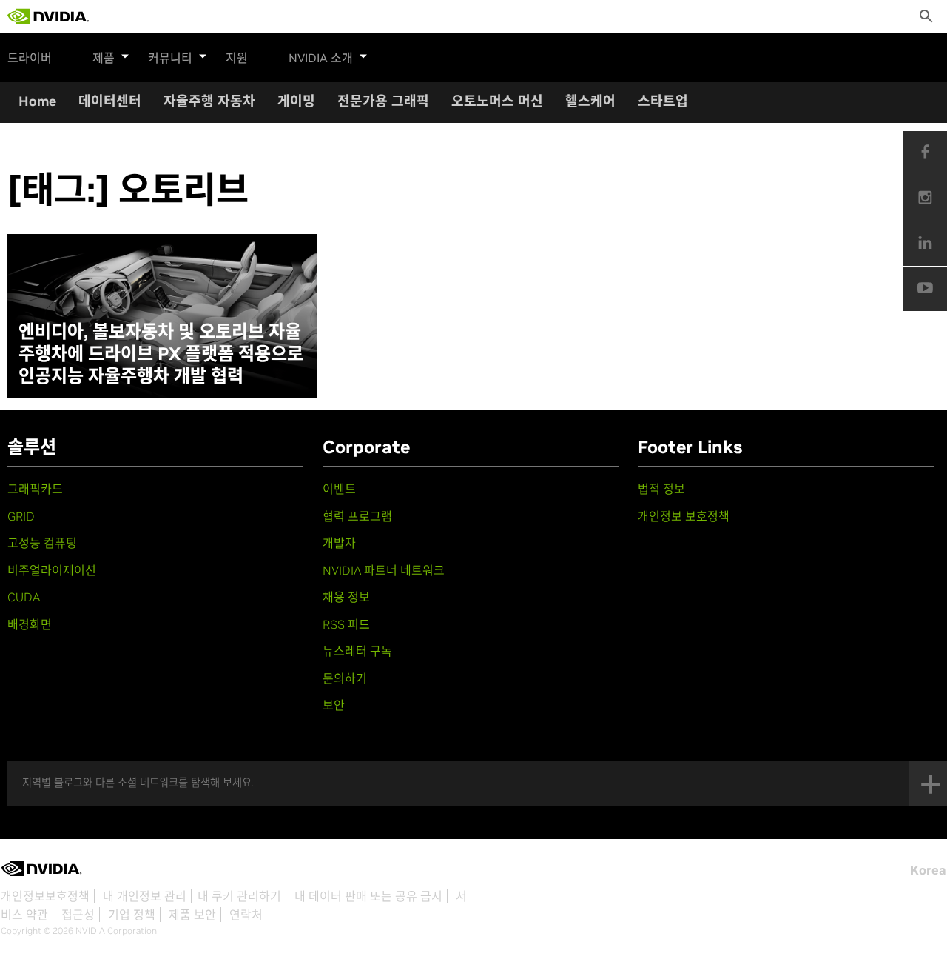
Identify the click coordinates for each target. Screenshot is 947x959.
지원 (237, 57)
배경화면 (29, 624)
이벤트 (339, 488)
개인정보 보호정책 (683, 516)
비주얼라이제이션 (51, 570)
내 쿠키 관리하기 (239, 896)
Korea (928, 870)
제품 (103, 57)
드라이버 (29, 57)
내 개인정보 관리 (144, 896)
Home (37, 101)
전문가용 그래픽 (383, 101)
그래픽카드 (35, 488)
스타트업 (663, 101)
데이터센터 (109, 101)
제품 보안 (192, 914)
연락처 (246, 914)
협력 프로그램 (357, 516)
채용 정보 (346, 596)
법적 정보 (661, 488)
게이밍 (296, 101)
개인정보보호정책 (45, 896)
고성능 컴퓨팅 (42, 542)
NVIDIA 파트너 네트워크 (384, 570)
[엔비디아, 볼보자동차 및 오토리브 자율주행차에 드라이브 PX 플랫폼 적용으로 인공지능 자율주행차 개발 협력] (162, 316)
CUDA (23, 596)
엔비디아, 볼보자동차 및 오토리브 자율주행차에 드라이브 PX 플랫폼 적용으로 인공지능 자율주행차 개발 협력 (160, 354)
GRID (21, 516)
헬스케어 (590, 101)
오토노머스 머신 (497, 101)
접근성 (78, 914)
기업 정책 (131, 914)
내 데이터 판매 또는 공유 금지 (368, 896)
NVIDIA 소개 (321, 57)
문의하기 (345, 678)
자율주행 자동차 (209, 101)
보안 (334, 705)
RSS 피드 (346, 624)
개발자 (339, 542)
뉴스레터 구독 (357, 651)
